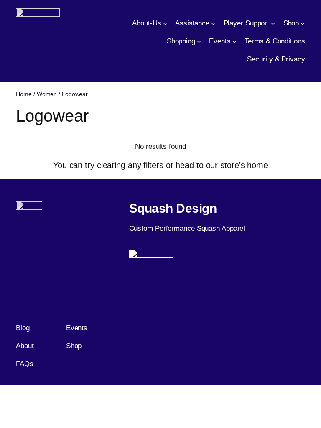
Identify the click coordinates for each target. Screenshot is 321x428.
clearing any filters (130, 165)
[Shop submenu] (303, 23)
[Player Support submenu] (273, 23)
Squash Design (173, 208)
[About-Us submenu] (165, 23)
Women (47, 94)
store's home (244, 165)
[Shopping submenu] (199, 41)
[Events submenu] (234, 41)
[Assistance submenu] (213, 23)
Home (24, 94)
